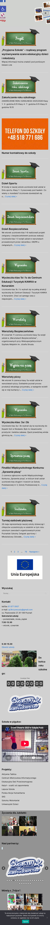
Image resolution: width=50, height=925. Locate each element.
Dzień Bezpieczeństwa (15, 228)
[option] (25, 867)
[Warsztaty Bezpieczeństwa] (25, 319)
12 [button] (30, 880)
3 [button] (11, 880)
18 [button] (42, 880)
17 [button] (40, 880)
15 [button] (36, 880)
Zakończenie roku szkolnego (18, 97)
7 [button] (19, 880)
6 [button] (17, 880)
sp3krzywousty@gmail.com (20, 609)
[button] (3, 9)
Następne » (34, 552)
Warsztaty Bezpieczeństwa (17, 331)
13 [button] (32, 880)
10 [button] (26, 880)
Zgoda (25, 921)
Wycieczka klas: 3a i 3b (15, 422)
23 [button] (28, 883)
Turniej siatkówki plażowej (17, 520)
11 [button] (28, 880)
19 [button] (19, 883)
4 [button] (13, 880)
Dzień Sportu (9, 183)
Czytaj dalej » (11, 196)
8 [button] (22, 880)
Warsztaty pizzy (11, 376)
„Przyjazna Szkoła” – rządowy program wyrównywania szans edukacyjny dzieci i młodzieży (25, 54)
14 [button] (34, 880)
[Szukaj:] (25, 593)
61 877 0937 (13, 606)
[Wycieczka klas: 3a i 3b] (25, 410)
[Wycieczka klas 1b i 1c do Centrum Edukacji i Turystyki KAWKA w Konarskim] (25, 265)
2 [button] (9, 880)
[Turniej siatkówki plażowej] (25, 508)
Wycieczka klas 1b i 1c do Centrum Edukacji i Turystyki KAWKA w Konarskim (22, 281)
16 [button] (38, 880)
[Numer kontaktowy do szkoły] (25, 134)
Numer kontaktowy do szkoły (19, 152)
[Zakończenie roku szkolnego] (25, 85)
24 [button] (30, 883)
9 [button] (24, 880)
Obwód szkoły (8, 647)
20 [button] (22, 883)
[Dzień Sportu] (25, 171)
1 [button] (7, 880)
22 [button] (26, 883)
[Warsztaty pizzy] (25, 364)
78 (26, 552)
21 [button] (24, 883)
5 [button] (15, 880)
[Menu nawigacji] (45, 13)
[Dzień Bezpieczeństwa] (25, 217)
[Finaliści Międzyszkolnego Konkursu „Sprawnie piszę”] (25, 455)
